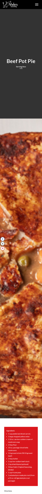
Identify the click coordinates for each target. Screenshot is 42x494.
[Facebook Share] (3, 239)
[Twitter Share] (3, 244)
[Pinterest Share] (3, 248)
